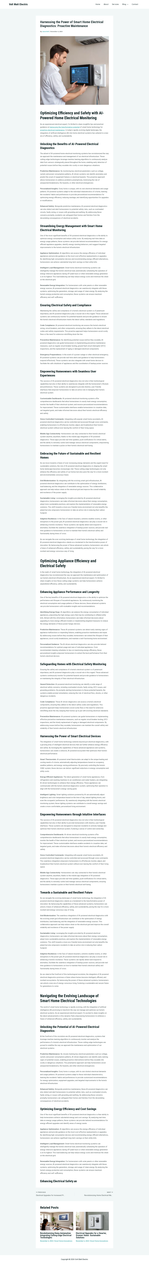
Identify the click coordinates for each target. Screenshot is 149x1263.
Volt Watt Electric (18, 4)
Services (115, 4)
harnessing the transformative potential (65, 127)
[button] (127, 4)
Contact (135, 4)
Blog (124, 4)
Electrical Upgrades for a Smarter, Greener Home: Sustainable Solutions (91, 1235)
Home (97, 4)
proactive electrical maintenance (52, 130)
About (106, 4)
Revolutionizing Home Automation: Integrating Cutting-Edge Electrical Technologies (55, 1235)
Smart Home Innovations (63, 1241)
